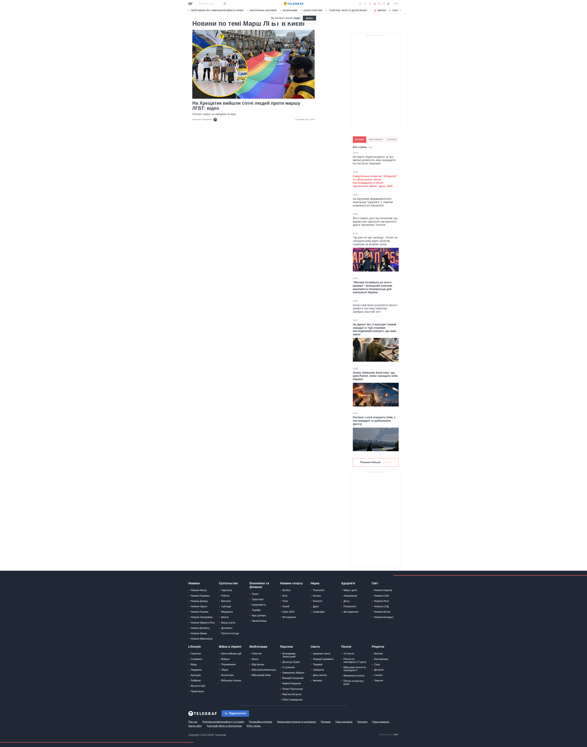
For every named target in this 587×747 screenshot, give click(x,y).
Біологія (317, 601)
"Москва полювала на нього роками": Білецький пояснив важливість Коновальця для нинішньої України (372, 287)
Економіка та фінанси (259, 585)
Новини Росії (381, 601)
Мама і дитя (350, 590)
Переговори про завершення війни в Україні (217, 10)
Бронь (255, 659)
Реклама (326, 722)
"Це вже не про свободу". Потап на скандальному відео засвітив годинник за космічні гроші (375, 241)
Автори (382, 10)
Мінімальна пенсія (353, 675)
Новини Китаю (382, 611)
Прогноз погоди (230, 633)
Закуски (378, 680)
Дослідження (350, 611)
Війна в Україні (230, 646)
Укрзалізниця (259, 621)
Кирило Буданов (291, 683)
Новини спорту (291, 583)
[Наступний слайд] (400, 10)
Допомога (226, 628)
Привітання (197, 691)
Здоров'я (348, 583)
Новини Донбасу (200, 628)
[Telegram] (369, 3)
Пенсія (346, 646)
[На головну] (293, 3)
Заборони (318, 669)
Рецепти (378, 646)
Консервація (381, 659)
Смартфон (319, 611)
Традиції (317, 664)
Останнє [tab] (359, 140)
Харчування (350, 595)
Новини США (381, 595)
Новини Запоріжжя (201, 617)
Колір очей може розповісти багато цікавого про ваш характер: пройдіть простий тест (375, 308)
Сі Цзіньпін (288, 667)
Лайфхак (196, 680)
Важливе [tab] (392, 140)
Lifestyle (194, 646)
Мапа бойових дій (231, 653)
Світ (375, 583)
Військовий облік (261, 675)
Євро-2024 (288, 611)
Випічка (378, 653)
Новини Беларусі (383, 617)
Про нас (193, 722)
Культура (196, 675)
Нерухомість (259, 604)
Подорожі (196, 669)
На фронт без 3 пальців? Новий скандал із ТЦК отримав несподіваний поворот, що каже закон (374, 329)
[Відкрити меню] (190, 3)
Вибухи (225, 659)
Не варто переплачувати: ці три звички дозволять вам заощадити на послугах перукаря (374, 160)
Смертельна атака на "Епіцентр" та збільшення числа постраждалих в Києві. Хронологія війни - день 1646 (375, 181)
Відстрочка (258, 664)
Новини (194, 583)
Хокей (285, 606)
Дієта (346, 601)
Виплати (226, 601)
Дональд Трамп (291, 662)
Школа (225, 617)
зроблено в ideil (389, 735)
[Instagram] (383, 3)
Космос (317, 595)
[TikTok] (388, 3)
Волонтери (227, 675)
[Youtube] (374, 3)
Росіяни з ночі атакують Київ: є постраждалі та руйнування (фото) (374, 420)
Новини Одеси (199, 606)
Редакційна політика (260, 722)
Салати (378, 675)
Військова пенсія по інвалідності (354, 669)
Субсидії (226, 606)
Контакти (362, 722)
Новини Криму (199, 633)
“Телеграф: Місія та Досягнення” (348, 10)
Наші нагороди (344, 722)
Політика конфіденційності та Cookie (223, 722)
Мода (194, 664)
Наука (315, 583)
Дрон (316, 606)
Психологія (349, 606)
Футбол (286, 590)
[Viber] (364, 4)
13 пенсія (348, 653)
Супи (377, 664)
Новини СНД (381, 606)
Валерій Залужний (292, 678)
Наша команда (380, 722)
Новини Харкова (200, 595)
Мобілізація (258, 646)
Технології (319, 590)
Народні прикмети (323, 659)
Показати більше (370, 462)
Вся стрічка (360, 147)
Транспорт (258, 599)
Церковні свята (321, 653)
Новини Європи (383, 590)
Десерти (379, 669)
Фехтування (289, 617)
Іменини (317, 680)
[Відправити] (225, 3)
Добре (309, 18)
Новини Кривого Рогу (203, 622)
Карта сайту (195, 726)
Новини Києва (199, 590)
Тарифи (256, 610)
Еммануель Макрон (293, 672)
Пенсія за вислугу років (353, 682)
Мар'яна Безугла (291, 694)
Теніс (285, 601)
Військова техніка (231, 680)
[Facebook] (360, 3)
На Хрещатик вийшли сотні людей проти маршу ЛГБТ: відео (246, 106)
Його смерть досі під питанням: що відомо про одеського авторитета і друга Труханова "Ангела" (375, 221)
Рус (396, 3)
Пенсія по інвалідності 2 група (354, 660)
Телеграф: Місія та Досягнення (224, 726)
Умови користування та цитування (296, 722)
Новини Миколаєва (201, 638)
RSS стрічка (253, 726)
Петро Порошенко (292, 689)
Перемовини (228, 664)
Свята (315, 646)
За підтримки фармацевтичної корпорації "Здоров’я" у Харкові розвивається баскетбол (373, 202)
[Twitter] (379, 4)
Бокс (285, 595)
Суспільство (228, 583)
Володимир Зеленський (288, 655)
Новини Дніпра (199, 601)
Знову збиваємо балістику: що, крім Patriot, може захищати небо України (375, 376)
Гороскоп (398, 10)
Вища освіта (228, 622)
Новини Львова (199, 611)
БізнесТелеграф (313, 10)
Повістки (257, 653)
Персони (286, 646)
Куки (297, 18)
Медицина (227, 611)
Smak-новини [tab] (375, 140)
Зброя (224, 669)
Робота (225, 595)
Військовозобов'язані (264, 669)
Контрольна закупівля (263, 10)
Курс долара (259, 615)
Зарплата (226, 590)
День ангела (320, 675)
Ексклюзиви (290, 10)
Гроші (255, 594)
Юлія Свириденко (292, 699)
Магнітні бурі (198, 686)
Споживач (196, 659)
